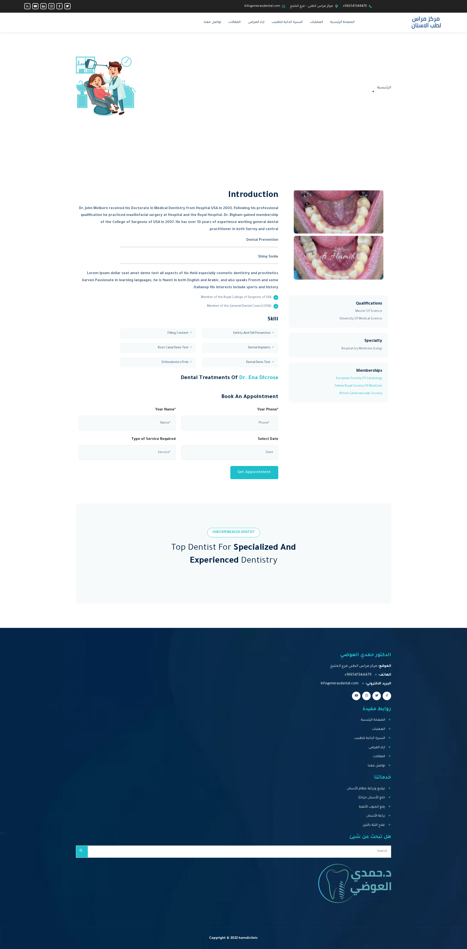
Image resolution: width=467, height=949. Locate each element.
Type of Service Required (153, 439)
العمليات (316, 22)
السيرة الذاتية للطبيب (287, 22)
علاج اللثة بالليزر (374, 825)
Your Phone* (267, 410)
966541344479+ (355, 6)
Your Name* (165, 410)
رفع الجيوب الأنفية (372, 807)
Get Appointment (254, 472)
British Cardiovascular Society (361, 393)
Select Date (268, 439)
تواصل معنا (212, 22)
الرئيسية (384, 88)
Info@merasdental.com (262, 6)
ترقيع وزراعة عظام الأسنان (366, 789)
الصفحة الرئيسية (342, 22)
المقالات (234, 22)
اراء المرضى (256, 22)
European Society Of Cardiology (359, 378)
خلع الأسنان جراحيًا (371, 798)
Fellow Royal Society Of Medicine (358, 386)
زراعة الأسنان (375, 816)
